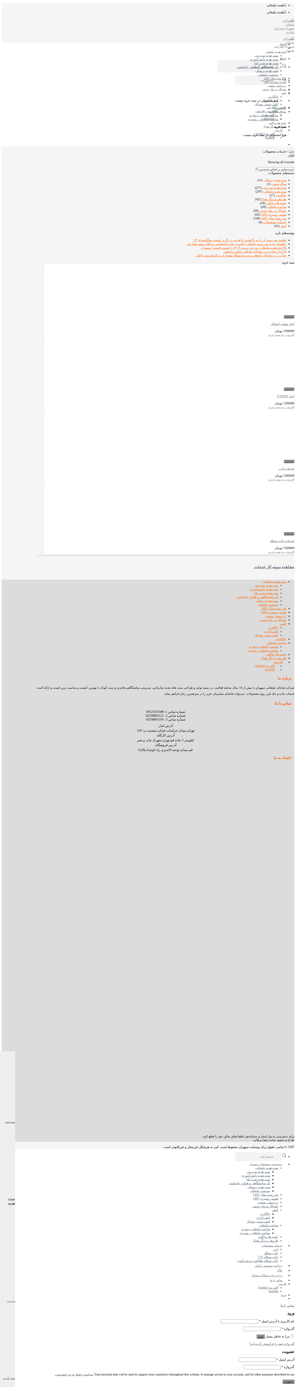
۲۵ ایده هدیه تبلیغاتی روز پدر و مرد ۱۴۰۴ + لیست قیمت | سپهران (243, 247)
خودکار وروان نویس (265, 1206)
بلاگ (279, 1270)
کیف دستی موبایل (266, 104)
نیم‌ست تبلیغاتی (268, 74)
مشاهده (289, 317)
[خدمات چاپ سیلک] (269, 530)
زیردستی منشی (277, 85)
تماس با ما (276, 1280)
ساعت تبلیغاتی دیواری (263, 115)
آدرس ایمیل (285, 1359)
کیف (283, 92)
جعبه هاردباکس (277, 123)
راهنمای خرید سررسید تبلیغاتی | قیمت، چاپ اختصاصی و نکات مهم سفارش (236, 244)
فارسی (281, 107)
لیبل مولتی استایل (282, 324)
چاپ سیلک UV (268, 1257)
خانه (291, 151)
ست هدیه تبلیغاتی (275, 51)
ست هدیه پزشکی (266, 71)
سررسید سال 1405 (275, 78)
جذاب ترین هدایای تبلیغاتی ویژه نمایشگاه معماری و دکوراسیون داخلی (240, 255)
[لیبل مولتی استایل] (269, 313)
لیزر (275, 1249)
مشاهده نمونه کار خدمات (273, 567)
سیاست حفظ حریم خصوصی (74, 1374)
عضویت (288, 1381)
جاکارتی (273, 96)
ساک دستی (278, 184)
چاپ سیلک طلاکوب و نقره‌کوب (257, 1260)
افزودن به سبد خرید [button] (281, 334)
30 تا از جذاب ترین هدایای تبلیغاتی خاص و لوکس (254, 251)
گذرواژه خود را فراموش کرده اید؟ (271, 1343)
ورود (260, 1336)
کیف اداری (271, 100)
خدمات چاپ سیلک (282, 541)
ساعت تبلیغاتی (277, 111)
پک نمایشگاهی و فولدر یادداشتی (257, 67)
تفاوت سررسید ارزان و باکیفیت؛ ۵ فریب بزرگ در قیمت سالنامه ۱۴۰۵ (240, 240)
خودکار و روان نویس (274, 89)
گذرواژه (288, 1328)
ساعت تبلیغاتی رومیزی (262, 119)
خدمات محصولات (274, 222)
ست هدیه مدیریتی (266, 55)
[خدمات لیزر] (269, 457)
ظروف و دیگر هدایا (275, 126)
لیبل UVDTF (285, 396)
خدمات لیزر (286, 468)
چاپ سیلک (271, 1253)
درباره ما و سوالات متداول (266, 1275)
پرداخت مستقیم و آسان (268, 1265)
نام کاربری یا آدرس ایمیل (276, 1321)
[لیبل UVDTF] (269, 385)
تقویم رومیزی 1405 (275, 82)
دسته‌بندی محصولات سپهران (265, 1164)
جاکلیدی (281, 108)
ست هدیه (11, 1201)
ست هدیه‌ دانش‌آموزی (263, 59)
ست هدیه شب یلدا (266, 63)
